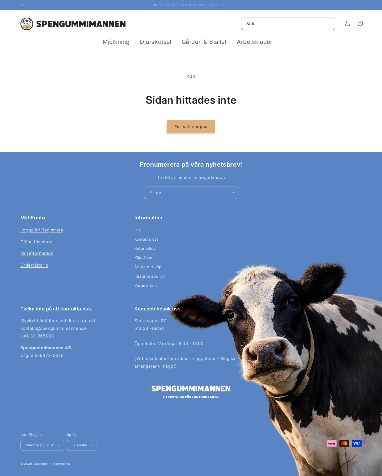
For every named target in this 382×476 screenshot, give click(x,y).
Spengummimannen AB (52, 464)
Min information (37, 253)
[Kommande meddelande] (360, 5)
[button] (118, 42)
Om (137, 230)
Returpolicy (145, 248)
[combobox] (288, 24)
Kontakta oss (146, 239)
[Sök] (329, 23)
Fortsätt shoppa (191, 126)
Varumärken (145, 285)
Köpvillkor (143, 257)
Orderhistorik (34, 265)
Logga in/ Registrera (41, 229)
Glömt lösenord (36, 241)
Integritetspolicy (149, 276)
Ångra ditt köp (147, 267)
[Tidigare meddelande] (22, 5)
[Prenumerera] (232, 193)
